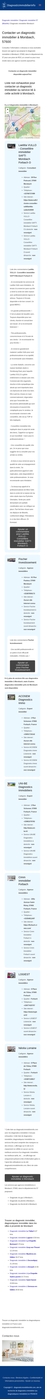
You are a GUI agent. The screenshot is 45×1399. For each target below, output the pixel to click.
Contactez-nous (8, 1378)
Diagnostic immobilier (10, 20)
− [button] (7, 112)
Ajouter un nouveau (32, 1381)
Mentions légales (22, 1378)
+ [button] (7, 109)
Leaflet (21, 138)
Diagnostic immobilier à (23, 1260)
